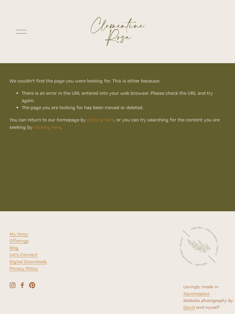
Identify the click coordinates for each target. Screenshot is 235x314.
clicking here (100, 120)
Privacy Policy (23, 268)
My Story (18, 234)
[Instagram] (12, 285)
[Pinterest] (32, 285)
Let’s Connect (23, 254)
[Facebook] (22, 285)
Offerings (19, 240)
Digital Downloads (28, 261)
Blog (13, 248)
